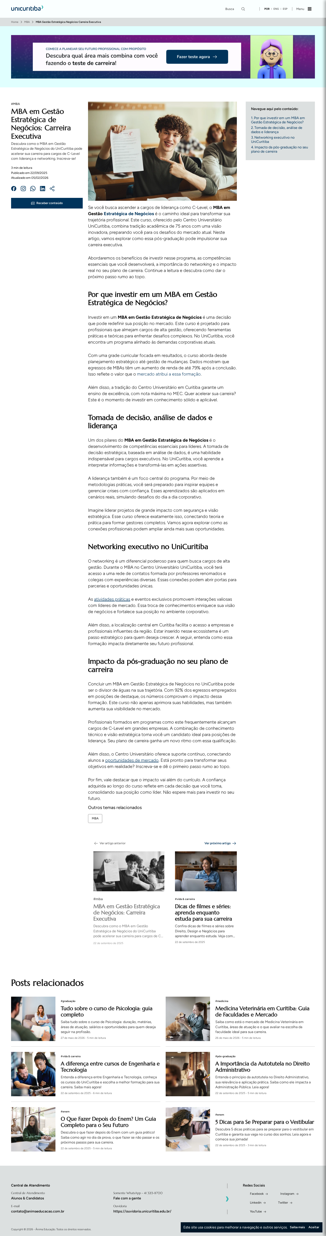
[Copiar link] (52, 189)
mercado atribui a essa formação (169, 374)
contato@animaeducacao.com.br (37, 1211)
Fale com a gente (127, 1198)
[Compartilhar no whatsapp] (32, 189)
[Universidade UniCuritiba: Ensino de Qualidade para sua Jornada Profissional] (27, 8)
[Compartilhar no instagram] (23, 189)
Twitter (283, 1203)
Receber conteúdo (49, 203)
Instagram (287, 1194)
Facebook (257, 1194)
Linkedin (255, 1203)
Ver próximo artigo (217, 843)
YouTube (256, 1211)
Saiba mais (297, 1227)
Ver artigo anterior (113, 843)
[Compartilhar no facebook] (13, 189)
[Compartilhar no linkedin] (42, 189)
